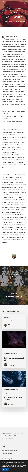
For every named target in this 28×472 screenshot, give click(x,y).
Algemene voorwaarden (9, 450)
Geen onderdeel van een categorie (14, 11)
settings (21, 466)
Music (5, 394)
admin (6, 21)
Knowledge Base (7, 453)
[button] (26, 2)
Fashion (6, 351)
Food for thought (14, 8)
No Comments (21, 21)
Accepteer (5, 469)
